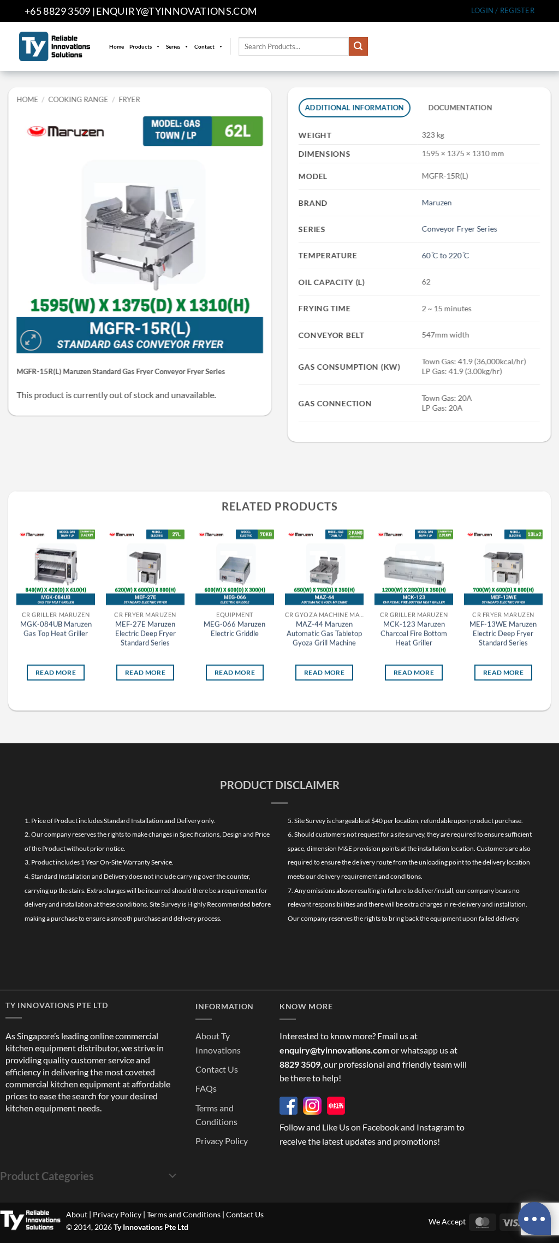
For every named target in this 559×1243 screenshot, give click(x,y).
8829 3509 (300, 1064)
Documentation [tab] (460, 107)
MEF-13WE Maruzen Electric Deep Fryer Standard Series (503, 633)
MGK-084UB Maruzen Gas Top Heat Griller (56, 629)
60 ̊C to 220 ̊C (445, 255)
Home (116, 46)
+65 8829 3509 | (60, 11)
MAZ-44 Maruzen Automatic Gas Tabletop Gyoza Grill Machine (324, 633)
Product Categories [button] (47, 1175)
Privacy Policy (221, 1140)
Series (173, 46)
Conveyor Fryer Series (459, 228)
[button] (502, 11)
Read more (55, 672)
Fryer (129, 99)
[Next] (542, 613)
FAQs (206, 1088)
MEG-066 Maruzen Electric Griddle (234, 629)
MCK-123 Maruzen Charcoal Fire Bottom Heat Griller (413, 633)
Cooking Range (79, 99)
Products (140, 46)
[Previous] (17, 613)
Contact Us (216, 1069)
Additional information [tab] (355, 107)
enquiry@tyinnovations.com (176, 11)
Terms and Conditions (184, 1214)
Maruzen (437, 202)
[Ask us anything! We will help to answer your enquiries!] (534, 1218)
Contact (204, 46)
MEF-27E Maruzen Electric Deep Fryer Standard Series (145, 633)
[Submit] (358, 46)
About (76, 1214)
